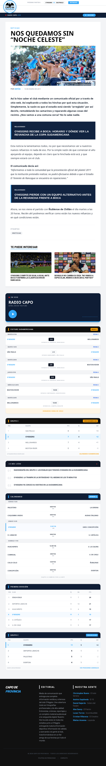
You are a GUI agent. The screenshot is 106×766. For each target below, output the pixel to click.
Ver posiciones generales (89, 668)
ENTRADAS (73, 2)
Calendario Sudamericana (89, 454)
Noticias (15, 28)
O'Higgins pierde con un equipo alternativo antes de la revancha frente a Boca (52, 196)
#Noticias (16, 233)
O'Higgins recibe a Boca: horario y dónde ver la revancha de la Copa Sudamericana (51, 133)
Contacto (64, 758)
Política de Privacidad (47, 758)
